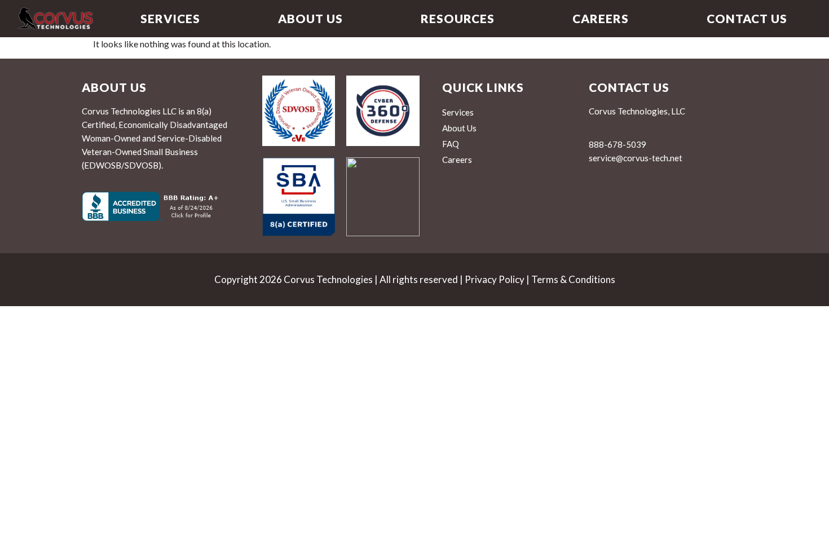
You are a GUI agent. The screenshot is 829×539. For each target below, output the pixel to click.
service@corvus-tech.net (635, 158)
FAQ (450, 144)
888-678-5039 (617, 144)
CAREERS (600, 18)
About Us (459, 128)
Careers (457, 159)
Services (458, 112)
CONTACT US (747, 18)
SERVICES (170, 18)
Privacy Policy (494, 279)
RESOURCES (458, 18)
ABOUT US (310, 18)
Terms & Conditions (573, 279)
